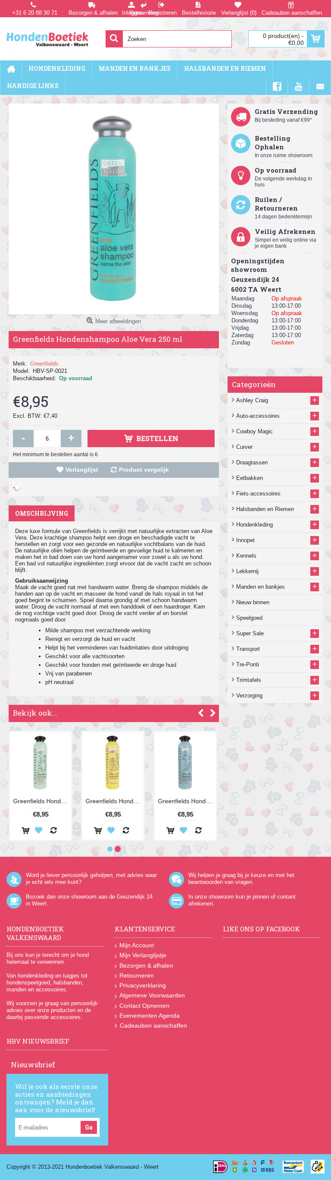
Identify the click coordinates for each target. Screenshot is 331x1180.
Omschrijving (41, 513)
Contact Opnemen (144, 1005)
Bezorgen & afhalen (146, 965)
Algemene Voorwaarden (152, 995)
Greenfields (44, 363)
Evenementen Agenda (149, 1015)
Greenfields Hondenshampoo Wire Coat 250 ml (187, 801)
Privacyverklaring (142, 985)
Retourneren (136, 975)
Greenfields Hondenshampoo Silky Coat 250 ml (114, 801)
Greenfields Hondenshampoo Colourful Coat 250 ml (42, 801)
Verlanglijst (82, 469)
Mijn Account (136, 945)
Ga (89, 1127)
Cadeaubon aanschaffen (153, 1025)
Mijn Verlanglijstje (142, 955)
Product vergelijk (144, 469)
